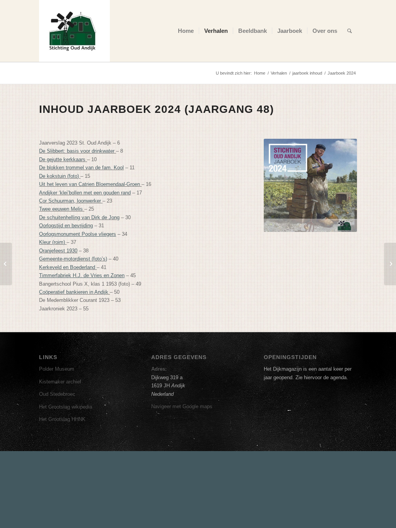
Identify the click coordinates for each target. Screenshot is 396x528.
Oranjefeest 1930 (58, 251)
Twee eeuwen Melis (61, 209)
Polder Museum (56, 369)
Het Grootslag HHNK (62, 419)
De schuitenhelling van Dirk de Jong (79, 217)
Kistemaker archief (60, 382)
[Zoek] (349, 31)
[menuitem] (186, 31)
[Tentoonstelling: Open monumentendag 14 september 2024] (6, 264)
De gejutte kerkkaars (62, 159)
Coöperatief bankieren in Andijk (74, 292)
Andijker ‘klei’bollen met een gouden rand (85, 193)
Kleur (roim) (52, 242)
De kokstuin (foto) (59, 176)
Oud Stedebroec (57, 394)
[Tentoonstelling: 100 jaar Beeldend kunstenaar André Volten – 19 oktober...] (390, 264)
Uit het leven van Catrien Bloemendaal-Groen (89, 184)
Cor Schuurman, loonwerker (70, 201)
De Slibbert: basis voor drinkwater (76, 151)
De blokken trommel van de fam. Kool (81, 167)
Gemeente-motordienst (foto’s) (73, 259)
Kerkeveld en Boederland (67, 267)
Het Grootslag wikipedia (65, 407)
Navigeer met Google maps (181, 406)
